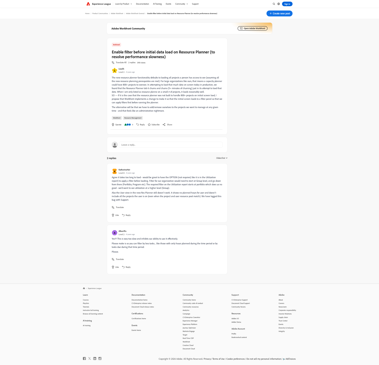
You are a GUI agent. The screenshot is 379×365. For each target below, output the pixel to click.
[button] (279, 13)
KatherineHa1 (124, 169)
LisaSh (121, 68)
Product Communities (100, 13)
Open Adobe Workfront (254, 28)
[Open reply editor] (167, 144)
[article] (166, 192)
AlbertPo (122, 231)
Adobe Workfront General (135, 13)
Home (87, 13)
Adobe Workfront (117, 13)
